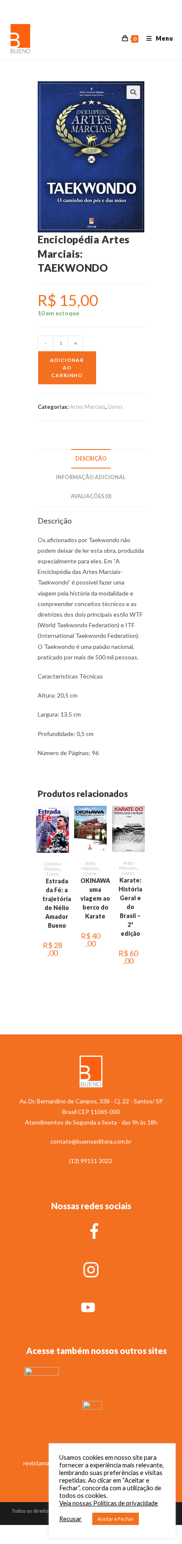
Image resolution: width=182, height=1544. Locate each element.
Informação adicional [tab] (91, 477)
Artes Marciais (87, 406)
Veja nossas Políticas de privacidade (108, 1503)
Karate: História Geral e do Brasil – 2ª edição (130, 907)
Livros (115, 406)
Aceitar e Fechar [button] (115, 1519)
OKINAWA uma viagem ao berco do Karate (95, 898)
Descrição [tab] (91, 458)
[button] (133, 92)
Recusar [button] (70, 1518)
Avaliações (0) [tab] (91, 496)
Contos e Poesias (52, 866)
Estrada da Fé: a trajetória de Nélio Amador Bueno (56, 903)
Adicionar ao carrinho (67, 367)
